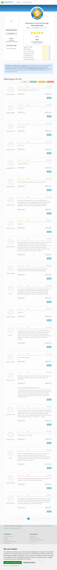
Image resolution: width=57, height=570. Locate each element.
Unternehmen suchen (27, 2)
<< (9, 518)
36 (24, 81)
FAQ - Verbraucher (7, 543)
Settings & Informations (29, 562)
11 (43, 518)
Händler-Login (32, 536)
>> (49, 518)
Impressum (6, 565)
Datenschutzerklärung (14, 565)
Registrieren (6, 539)
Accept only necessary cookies (12, 562)
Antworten (49, 97)
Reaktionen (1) (21, 383)
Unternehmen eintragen (34, 538)
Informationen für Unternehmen (36, 539)
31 (33, 81)
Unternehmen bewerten (11, 30)
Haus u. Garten (31, 27)
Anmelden (6, 538)
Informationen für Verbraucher (10, 541)
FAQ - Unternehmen (34, 541)
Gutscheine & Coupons (8, 536)
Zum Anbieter (11, 33)
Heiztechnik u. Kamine (42, 27)
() (48, 94)
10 (39, 518)
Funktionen (18, 2)
